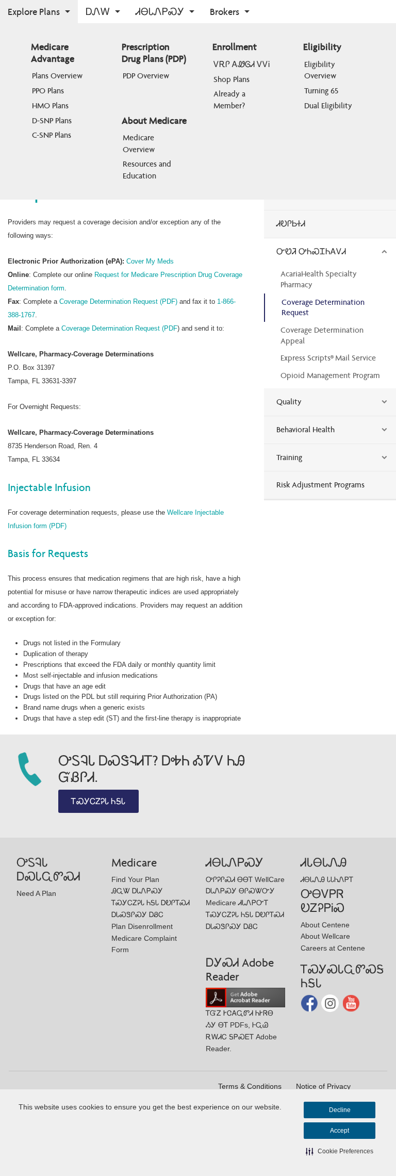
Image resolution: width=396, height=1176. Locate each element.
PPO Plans (48, 90)
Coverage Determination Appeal (322, 335)
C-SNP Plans (51, 135)
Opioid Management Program (330, 375)
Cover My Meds (150, 261)
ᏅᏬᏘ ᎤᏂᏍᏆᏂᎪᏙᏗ (311, 251)
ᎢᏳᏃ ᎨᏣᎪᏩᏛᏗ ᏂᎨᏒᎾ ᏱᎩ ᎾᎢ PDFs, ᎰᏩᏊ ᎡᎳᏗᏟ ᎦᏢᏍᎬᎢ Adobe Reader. (241, 1030)
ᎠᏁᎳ (98, 12)
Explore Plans (34, 12)
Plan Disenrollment (142, 926)
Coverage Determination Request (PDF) (118, 301)
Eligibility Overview (320, 69)
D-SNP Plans (52, 120)
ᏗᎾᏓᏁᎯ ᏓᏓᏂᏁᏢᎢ (327, 879)
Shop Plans (231, 79)
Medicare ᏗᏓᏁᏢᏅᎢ (237, 903)
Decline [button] (340, 1110)
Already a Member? (230, 99)
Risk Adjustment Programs (320, 484)
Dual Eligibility (328, 105)
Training (289, 457)
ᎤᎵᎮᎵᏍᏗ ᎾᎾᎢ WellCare (245, 879)
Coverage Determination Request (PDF (119, 328)
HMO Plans (50, 105)
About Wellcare (325, 936)
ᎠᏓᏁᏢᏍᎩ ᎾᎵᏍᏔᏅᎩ (240, 891)
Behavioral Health (305, 429)
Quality (289, 401)
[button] (339, 1151)
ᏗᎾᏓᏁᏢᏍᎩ (160, 12)
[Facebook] (310, 1002)
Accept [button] (339, 1130)
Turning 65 (321, 90)
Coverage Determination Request (323, 307)
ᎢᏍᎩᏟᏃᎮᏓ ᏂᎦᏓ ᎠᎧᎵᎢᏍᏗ (150, 903)
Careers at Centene (333, 948)
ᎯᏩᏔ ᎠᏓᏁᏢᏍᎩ (137, 891)
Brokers (224, 12)
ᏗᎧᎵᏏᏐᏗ (290, 223)
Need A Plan (36, 893)
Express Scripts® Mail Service (328, 358)
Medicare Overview (139, 143)
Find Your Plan (135, 879)
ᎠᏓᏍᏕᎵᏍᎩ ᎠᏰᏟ (137, 914)
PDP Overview (146, 75)
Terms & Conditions (250, 1086)
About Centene (325, 925)
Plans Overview (57, 75)
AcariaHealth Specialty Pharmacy (318, 279)
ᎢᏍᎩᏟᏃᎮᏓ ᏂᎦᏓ (98, 801)
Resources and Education (148, 169)
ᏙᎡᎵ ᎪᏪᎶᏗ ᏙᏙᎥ (241, 64)
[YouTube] (351, 1002)
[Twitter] (331, 1002)
